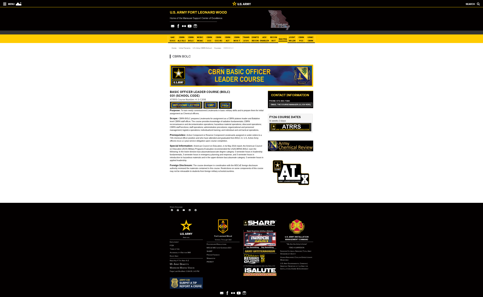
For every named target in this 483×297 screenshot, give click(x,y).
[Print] (178, 210)
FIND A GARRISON (296, 248)
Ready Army (174, 256)
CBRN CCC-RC (218, 39)
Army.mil (186, 237)
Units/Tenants (184, 48)
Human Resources (287, 257)
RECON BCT (273, 39)
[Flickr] (184, 26)
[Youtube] (189, 26)
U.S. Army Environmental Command (293, 263)
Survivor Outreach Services (291, 251)
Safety (293, 254)
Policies (210, 244)
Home (174, 48)
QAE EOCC (172, 39)
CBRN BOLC (191, 39)
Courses (217, 48)
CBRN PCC (301, 39)
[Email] (172, 26)
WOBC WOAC (200, 39)
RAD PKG (283, 39)
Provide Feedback (213, 255)
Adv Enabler (264, 39)
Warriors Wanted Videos (182, 267)
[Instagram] (195, 26)
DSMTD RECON (255, 39)
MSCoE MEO (212, 248)
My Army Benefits (179, 264)
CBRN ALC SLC (182, 39)
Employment (174, 242)
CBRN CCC (209, 39)
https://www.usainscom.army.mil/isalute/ (259, 266)
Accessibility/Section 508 (180, 252)
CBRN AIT (227, 39)
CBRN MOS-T (237, 39)
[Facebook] (178, 26)
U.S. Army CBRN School (202, 48)
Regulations (221, 244)
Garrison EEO (226, 248)
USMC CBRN (310, 39)
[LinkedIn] (190, 210)
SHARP (209, 251)
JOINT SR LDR (292, 39)
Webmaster (211, 258)
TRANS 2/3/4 (246, 39)
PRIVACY (210, 262)
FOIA (172, 245)
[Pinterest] (195, 210)
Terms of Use (174, 249)
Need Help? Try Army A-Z (179, 261)
